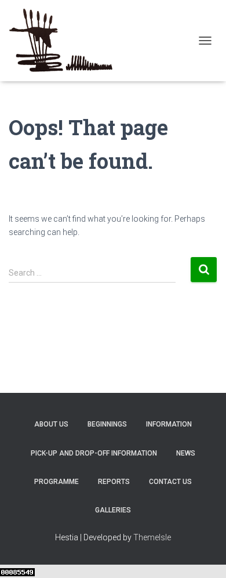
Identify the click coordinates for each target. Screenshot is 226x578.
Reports (114, 482)
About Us (51, 424)
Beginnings (107, 424)
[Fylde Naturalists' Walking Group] (65, 40)
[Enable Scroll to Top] (203, 554)
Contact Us (170, 482)
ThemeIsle (152, 537)
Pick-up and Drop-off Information (94, 453)
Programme (56, 482)
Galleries (113, 510)
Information (169, 424)
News (185, 453)
